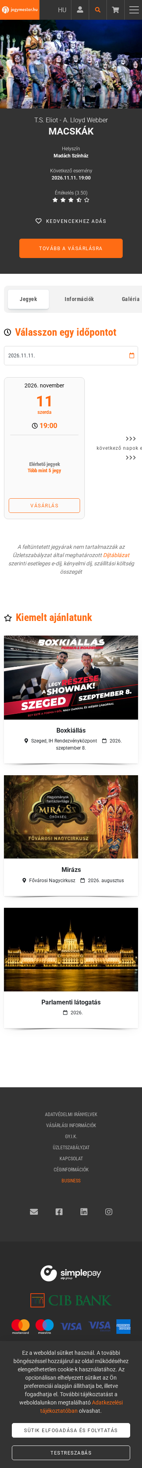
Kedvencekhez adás (76, 221)
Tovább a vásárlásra (71, 248)
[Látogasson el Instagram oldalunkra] (108, 1212)
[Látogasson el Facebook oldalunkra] (59, 1212)
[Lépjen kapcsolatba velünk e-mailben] (34, 1212)
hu (62, 10)
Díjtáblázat (116, 555)
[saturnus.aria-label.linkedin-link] (84, 1212)
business (71, 1181)
